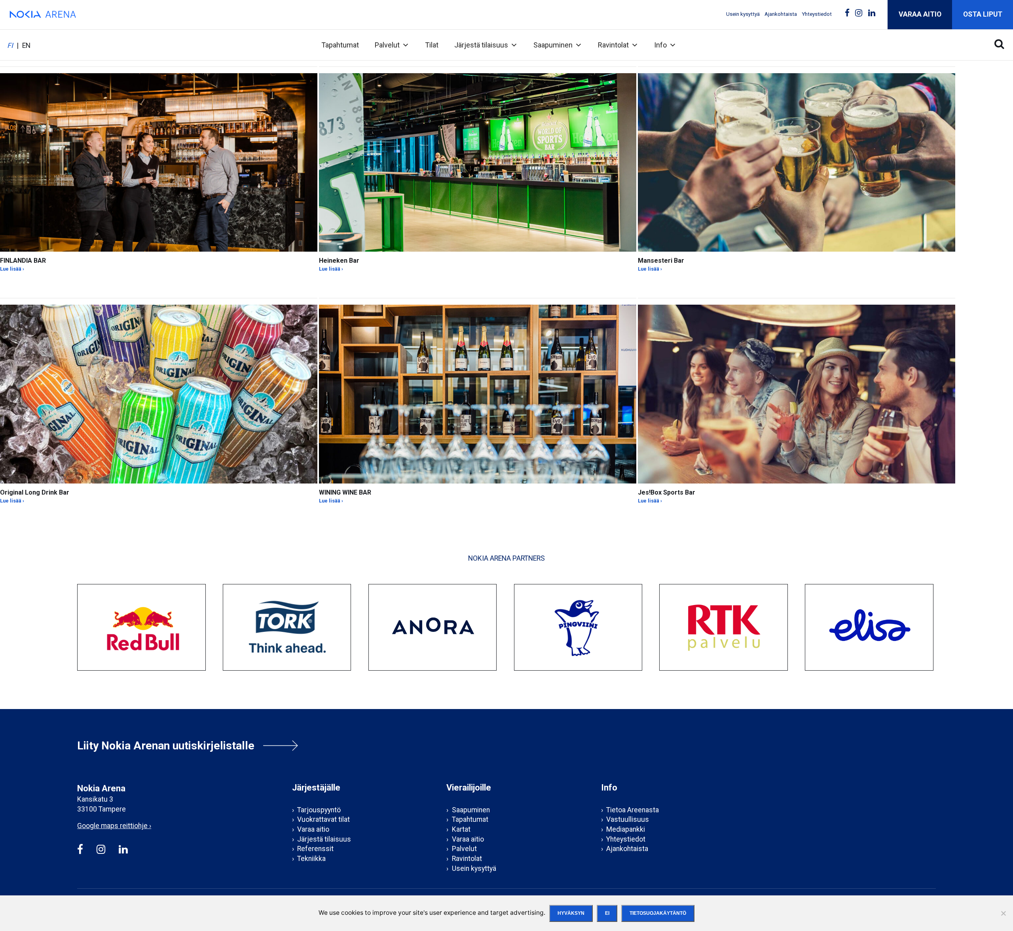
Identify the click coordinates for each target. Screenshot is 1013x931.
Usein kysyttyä (743, 14)
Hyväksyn (571, 913)
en (26, 45)
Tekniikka (311, 859)
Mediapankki (625, 829)
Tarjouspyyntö (319, 810)
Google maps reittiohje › (114, 826)
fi (10, 45)
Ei (607, 913)
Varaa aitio (920, 14)
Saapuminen (553, 45)
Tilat (431, 45)
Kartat (461, 829)
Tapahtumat (340, 45)
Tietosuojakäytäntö (658, 913)
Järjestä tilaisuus (481, 45)
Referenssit (315, 849)
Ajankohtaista (780, 14)
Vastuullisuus (627, 819)
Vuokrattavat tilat (323, 819)
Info (660, 45)
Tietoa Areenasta (632, 810)
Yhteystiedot (817, 14)
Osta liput (982, 14)
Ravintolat (613, 45)
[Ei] (1003, 913)
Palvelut (387, 45)
